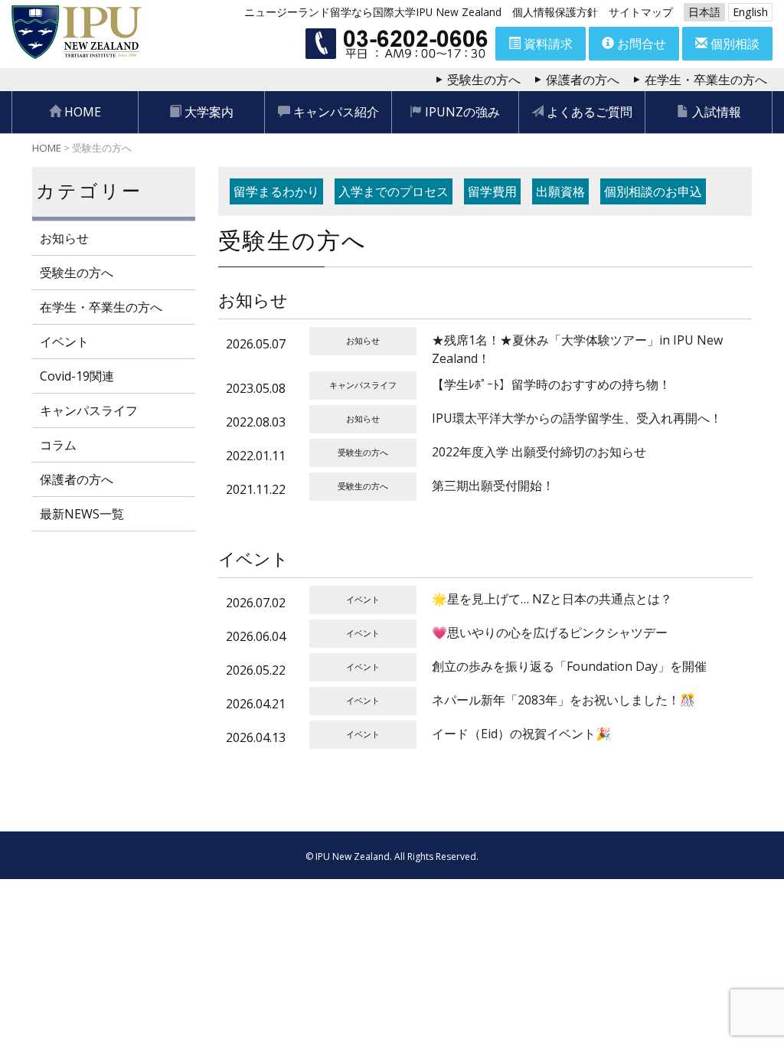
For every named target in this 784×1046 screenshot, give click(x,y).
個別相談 (733, 43)
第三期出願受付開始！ (493, 485)
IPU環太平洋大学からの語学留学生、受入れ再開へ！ (577, 418)
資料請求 (547, 43)
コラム (58, 444)
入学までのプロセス (393, 191)
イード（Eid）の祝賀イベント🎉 (521, 733)
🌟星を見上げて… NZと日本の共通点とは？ (552, 598)
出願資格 (560, 191)
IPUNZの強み (461, 111)
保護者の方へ (582, 79)
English (750, 12)
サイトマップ (641, 12)
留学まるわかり (276, 191)
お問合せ (640, 43)
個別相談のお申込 (653, 191)
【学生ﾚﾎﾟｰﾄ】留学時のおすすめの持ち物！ (551, 384)
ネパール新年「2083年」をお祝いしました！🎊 (563, 699)
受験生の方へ (484, 79)
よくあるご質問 (588, 111)
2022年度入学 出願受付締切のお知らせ (539, 451)
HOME (81, 111)
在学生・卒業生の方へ (706, 79)
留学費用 (492, 191)
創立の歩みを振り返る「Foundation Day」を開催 (569, 666)
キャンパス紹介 (334, 111)
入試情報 (715, 111)
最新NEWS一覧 (82, 513)
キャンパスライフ (89, 410)
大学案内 (207, 111)
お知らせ (64, 238)
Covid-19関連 (77, 376)
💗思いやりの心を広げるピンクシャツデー (550, 632)
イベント (64, 341)
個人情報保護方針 (555, 12)
